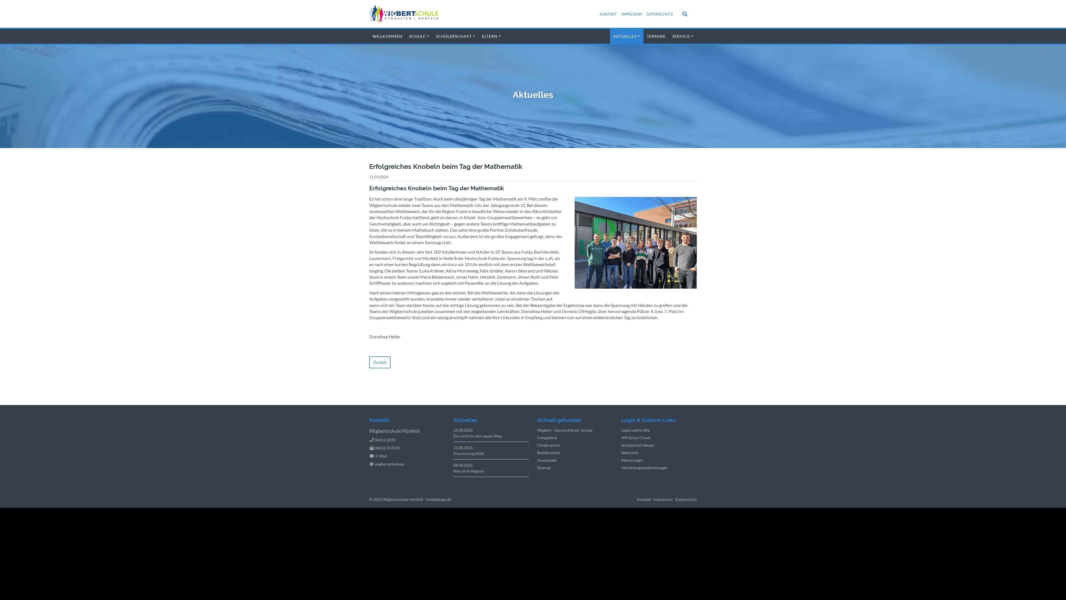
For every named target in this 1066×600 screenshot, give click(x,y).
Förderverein (548, 445)
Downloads (547, 460)
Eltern (489, 36)
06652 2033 (385, 440)
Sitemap (544, 467)
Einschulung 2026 (468, 453)
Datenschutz (660, 14)
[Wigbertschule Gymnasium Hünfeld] (403, 20)
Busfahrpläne (548, 452)
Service (681, 36)
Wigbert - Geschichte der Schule (564, 430)
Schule (417, 36)
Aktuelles (625, 36)
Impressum (631, 14)
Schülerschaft (454, 36)
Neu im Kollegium (468, 471)
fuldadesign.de (438, 499)
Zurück (380, 362)
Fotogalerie (547, 437)
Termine (656, 36)
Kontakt (608, 14)
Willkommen (388, 36)
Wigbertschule (395, 499)
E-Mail (381, 456)
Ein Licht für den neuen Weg (477, 436)
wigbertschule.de (389, 464)
